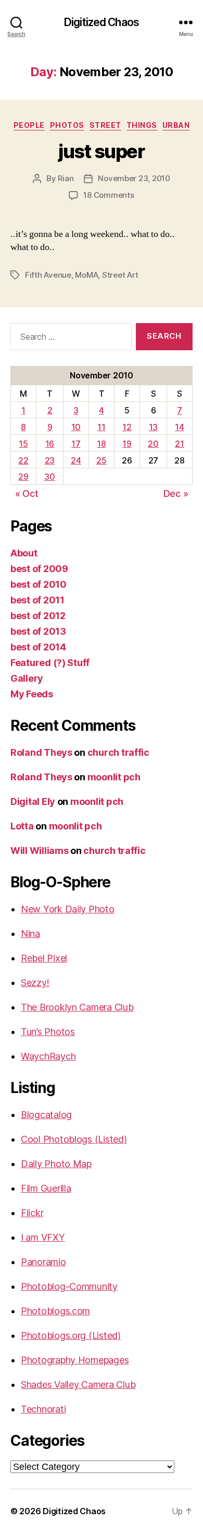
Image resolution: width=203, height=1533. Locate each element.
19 (126, 443)
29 (23, 476)
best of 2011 (37, 600)
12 (126, 427)
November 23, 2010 (134, 178)
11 (101, 427)
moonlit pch (114, 776)
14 (179, 427)
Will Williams (39, 850)
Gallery (26, 678)
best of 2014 (38, 646)
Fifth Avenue (48, 275)
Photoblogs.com (55, 1310)
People (29, 125)
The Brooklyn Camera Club (77, 1007)
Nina (30, 933)
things (141, 125)
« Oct (27, 493)
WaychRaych (48, 1056)
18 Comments (108, 195)
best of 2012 (38, 615)
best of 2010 (38, 584)
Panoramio (43, 1261)
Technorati (43, 1409)
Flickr (32, 1212)
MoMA (86, 275)
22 (23, 460)
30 (49, 476)
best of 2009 (39, 568)
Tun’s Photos (48, 1031)
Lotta (22, 826)
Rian (65, 178)
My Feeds (31, 693)
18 (101, 443)
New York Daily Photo (68, 909)
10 (76, 427)
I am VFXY (43, 1237)
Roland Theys (41, 752)
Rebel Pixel (44, 958)
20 (153, 443)
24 (76, 460)
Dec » (175, 493)
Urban (176, 125)
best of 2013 (38, 631)
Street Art (120, 275)
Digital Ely (32, 801)
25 (101, 460)
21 (179, 443)
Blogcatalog (46, 1114)
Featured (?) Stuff (50, 662)
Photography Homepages (75, 1359)
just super (101, 151)
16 (49, 443)
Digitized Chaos (101, 22)
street (105, 125)
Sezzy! (35, 982)
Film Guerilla (46, 1188)
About (23, 553)
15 (23, 443)
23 (50, 460)
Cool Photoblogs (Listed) (74, 1139)
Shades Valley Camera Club (78, 1384)
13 (153, 427)
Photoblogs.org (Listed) (71, 1335)
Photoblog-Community (69, 1286)
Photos (67, 125)
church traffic (118, 752)
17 (75, 443)
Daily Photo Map (56, 1163)
